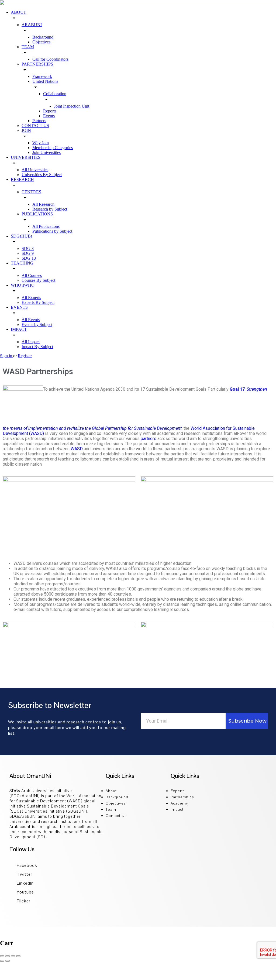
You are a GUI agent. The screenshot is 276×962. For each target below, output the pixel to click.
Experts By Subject (38, 302)
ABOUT (18, 12)
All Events (31, 319)
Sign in (6, 355)
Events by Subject (37, 324)
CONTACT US (35, 125)
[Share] (7, 956)
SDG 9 (28, 253)
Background (42, 37)
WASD (77, 448)
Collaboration (54, 93)
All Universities (35, 169)
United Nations (45, 81)
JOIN (26, 130)
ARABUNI (32, 24)
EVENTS (19, 307)
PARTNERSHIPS (37, 64)
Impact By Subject (37, 346)
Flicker (23, 901)
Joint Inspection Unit (71, 106)
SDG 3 (28, 248)
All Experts (31, 297)
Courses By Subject (38, 280)
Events (49, 116)
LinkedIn (25, 883)
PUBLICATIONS (37, 214)
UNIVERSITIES (25, 157)
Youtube (25, 892)
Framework (42, 76)
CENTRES (31, 192)
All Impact (31, 341)
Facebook (26, 865)
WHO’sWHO (22, 285)
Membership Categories (52, 147)
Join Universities (46, 152)
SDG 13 (29, 258)
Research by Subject (49, 209)
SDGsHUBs (21, 236)
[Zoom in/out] (18, 956)
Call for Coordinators (50, 59)
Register (25, 355)
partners (148, 438)
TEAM (28, 46)
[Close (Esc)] (2, 956)
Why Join (40, 142)
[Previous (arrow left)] (2, 961)
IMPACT (19, 329)
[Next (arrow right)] (7, 961)
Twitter (24, 874)
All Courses (32, 275)
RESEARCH (22, 179)
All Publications (46, 226)
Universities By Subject (42, 174)
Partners (39, 120)
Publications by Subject (52, 231)
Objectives (41, 42)
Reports (49, 111)
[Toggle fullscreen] (13, 956)
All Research (43, 204)
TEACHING (22, 263)
